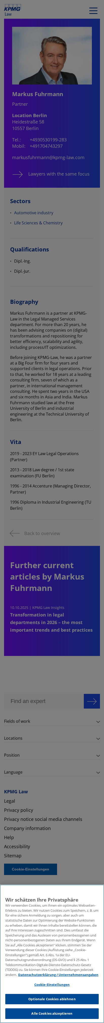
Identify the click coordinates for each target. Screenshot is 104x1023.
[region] (52, 954)
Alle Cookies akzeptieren (51, 1013)
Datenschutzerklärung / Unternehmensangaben (58, 974)
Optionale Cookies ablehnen (51, 999)
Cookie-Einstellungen (52, 984)
